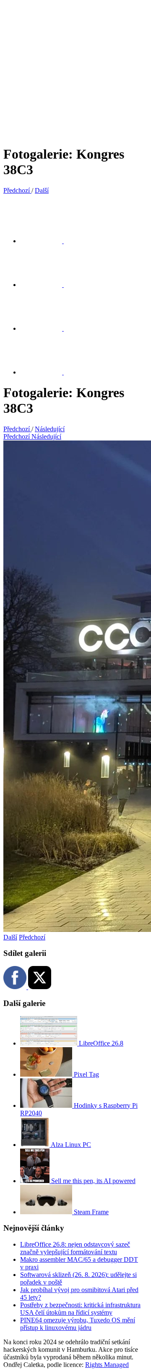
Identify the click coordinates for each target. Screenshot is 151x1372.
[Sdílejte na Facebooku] (46, 284)
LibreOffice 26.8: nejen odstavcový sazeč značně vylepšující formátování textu (75, 1248)
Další (10, 937)
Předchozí (32, 937)
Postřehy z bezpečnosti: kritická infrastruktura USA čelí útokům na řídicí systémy (80, 1308)
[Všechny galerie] (46, 372)
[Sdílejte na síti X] (46, 240)
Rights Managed (107, 1364)
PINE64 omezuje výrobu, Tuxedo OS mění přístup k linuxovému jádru (77, 1323)
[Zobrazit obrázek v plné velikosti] (46, 328)
